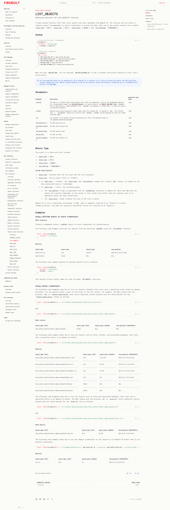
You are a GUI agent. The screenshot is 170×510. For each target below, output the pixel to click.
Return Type (149, 18)
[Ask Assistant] (139, 40)
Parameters (149, 15)
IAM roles (53, 84)
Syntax (148, 13)
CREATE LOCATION (107, 104)
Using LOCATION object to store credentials (158, 25)
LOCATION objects (77, 104)
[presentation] (88, 447)
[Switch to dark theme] (23, 507)
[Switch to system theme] (19, 507)
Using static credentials (155, 29)
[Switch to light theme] (21, 507)
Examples (148, 21)
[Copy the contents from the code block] (136, 40)
